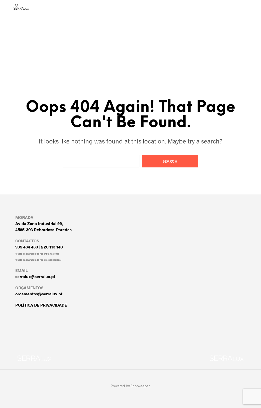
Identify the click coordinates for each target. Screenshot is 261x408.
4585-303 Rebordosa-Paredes (43, 229)
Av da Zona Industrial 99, (39, 223)
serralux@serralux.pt (35, 276)
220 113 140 (52, 246)
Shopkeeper (140, 386)
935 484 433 (26, 246)
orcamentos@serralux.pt (38, 293)
